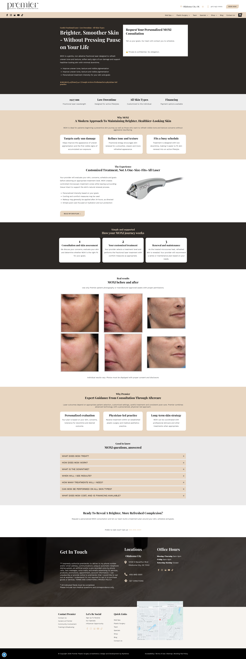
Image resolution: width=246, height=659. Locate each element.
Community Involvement (67, 624)
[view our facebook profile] (7, 15)
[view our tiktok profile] (22, 15)
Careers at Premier (65, 621)
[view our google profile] (14, 15)
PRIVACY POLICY (105, 580)
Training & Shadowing (66, 627)
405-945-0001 (216, 6)
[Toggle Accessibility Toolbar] (4, 654)
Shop (116, 634)
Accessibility (149, 654)
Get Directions (136, 581)
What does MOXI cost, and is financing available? (91, 495)
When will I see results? (76, 476)
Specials (117, 630)
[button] (232, 6)
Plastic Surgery (119, 623)
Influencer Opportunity (94, 623)
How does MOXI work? (75, 462)
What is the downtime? (75, 469)
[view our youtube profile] (18, 15)
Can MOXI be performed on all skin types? (87, 489)
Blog (115, 637)
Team (116, 627)
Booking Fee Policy (181, 654)
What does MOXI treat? (75, 456)
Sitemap (169, 654)
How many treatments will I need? (82, 482)
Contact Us (62, 618)
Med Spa (117, 620)
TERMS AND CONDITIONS (86, 580)
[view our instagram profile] (11, 15)
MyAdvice (125, 654)
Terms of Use (160, 654)
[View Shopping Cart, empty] (240, 15)
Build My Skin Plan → (72, 214)
